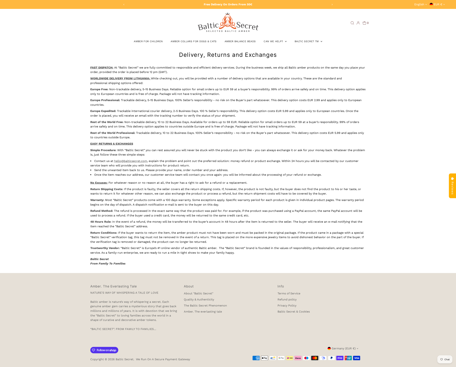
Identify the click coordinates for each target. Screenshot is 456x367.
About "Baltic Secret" (198, 293)
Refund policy (287, 299)
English (419, 4)
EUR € (438, 4)
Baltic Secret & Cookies (294, 311)
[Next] (332, 5)
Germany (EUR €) (344, 348)
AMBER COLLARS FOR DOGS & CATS (193, 41)
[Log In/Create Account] (358, 23)
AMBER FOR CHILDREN (148, 41)
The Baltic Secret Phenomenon (205, 305)
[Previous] (124, 5)
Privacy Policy (287, 305)
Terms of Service (289, 293)
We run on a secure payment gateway (163, 359)
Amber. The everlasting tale (203, 311)
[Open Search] (352, 23)
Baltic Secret (124, 359)
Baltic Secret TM (307, 41)
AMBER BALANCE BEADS (240, 41)
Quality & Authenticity (199, 299)
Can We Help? (274, 41)
